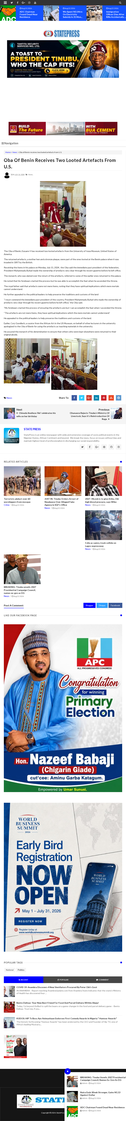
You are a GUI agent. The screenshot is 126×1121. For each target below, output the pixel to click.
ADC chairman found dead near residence (102, 1107)
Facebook (115, 605)
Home (8, 152)
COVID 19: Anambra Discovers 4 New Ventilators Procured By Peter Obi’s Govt (56, 987)
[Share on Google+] (89, 398)
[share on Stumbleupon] (111, 398)
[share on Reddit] (118, 398)
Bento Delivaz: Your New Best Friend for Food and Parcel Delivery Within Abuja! (57, 1002)
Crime (7, 505)
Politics (21, 970)
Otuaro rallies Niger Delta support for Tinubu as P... (116, 15)
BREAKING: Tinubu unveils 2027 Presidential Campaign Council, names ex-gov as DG (103, 1078)
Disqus (102, 605)
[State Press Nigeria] (63, 32)
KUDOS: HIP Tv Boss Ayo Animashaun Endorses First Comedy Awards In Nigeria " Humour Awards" (66, 1018)
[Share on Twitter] (81, 398)
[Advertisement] (63, 100)
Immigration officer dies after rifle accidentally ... (72, 14)
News (14, 152)
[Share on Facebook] (74, 398)
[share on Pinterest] (103, 398)
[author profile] (7, 178)
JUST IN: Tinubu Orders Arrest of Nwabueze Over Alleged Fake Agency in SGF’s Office (61, 501)
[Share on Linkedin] (96, 398)
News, (30, 175)
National (10, 970)
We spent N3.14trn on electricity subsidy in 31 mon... (29, 14)
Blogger (89, 605)
